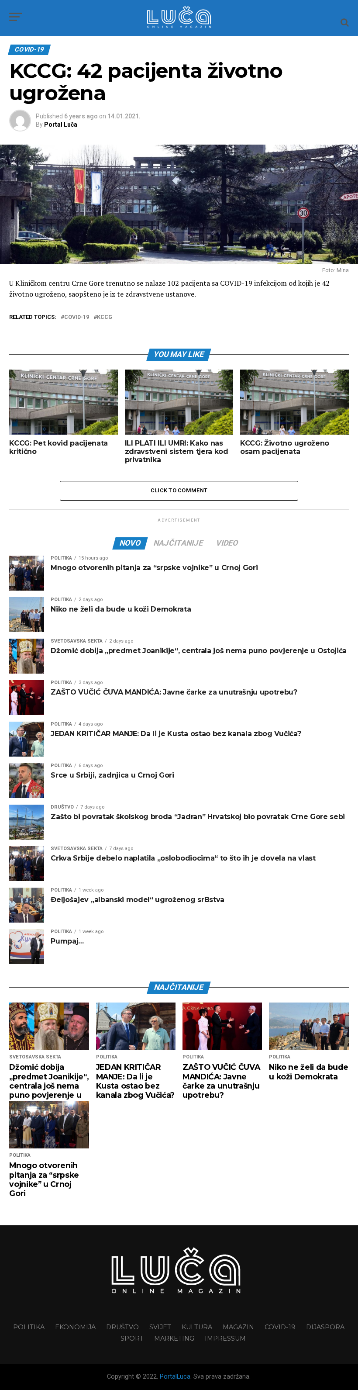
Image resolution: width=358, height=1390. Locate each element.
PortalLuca (175, 1376)
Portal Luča (60, 124)
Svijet (160, 1327)
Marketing (174, 1338)
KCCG (104, 317)
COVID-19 (76, 317)
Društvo (122, 1327)
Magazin (238, 1327)
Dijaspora (325, 1327)
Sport (132, 1338)
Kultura (197, 1327)
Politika (29, 1327)
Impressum (225, 1338)
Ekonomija (75, 1327)
